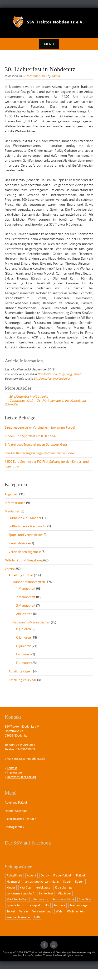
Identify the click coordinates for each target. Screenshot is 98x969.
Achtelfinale (14, 875)
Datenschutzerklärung (21, 777)
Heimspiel (13, 881)
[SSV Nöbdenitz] (49, 22)
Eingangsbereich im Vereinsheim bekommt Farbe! (40, 427)
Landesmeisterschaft (20, 893)
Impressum (14, 772)
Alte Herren (24, 614)
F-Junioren (23, 663)
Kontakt (12, 768)
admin (55, 76)
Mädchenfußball (17, 899)
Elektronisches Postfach (20, 819)
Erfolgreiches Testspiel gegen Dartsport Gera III (37, 444)
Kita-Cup (25, 887)
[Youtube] (54, 945)
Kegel (67, 881)
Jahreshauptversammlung (41, 881)
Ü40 (37, 917)
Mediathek (12, 511)
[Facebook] (44, 945)
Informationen (15, 503)
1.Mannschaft (25, 588)
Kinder (11, 887)
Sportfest (85, 899)
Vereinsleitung (41, 911)
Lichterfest (46, 893)
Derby (45, 875)
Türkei (11, 911)
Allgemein (12, 494)
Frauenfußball (62, 875)
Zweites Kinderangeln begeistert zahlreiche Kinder (40, 453)
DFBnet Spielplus (16, 811)
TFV (46, 905)
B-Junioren (23, 629)
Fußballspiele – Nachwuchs (28, 526)
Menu (49, 44)
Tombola (59, 905)
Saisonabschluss (63, 899)
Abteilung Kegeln (20, 671)
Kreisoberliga (64, 887)
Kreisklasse (42, 887)
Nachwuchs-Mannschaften (31, 622)
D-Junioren (23, 646)
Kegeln (79, 881)
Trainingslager (79, 905)
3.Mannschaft (25, 605)
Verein (78, 374)
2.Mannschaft (25, 597)
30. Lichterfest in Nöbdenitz (52, 378)
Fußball (81, 875)
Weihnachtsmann (18, 917)
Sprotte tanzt (15, 905)
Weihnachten (75, 911)
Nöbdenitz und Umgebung (54, 374)
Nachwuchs (40, 899)
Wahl (59, 911)
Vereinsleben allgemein (25, 552)
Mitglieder (64, 893)
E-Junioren (23, 654)
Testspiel (34, 905)
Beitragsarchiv (14, 827)
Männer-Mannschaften (28, 582)
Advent (31, 875)
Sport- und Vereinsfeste (25, 535)
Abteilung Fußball (21, 575)
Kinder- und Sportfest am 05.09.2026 (30, 436)
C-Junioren (23, 637)
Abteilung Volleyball (22, 680)
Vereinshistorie (19, 543)
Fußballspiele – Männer (25, 518)
